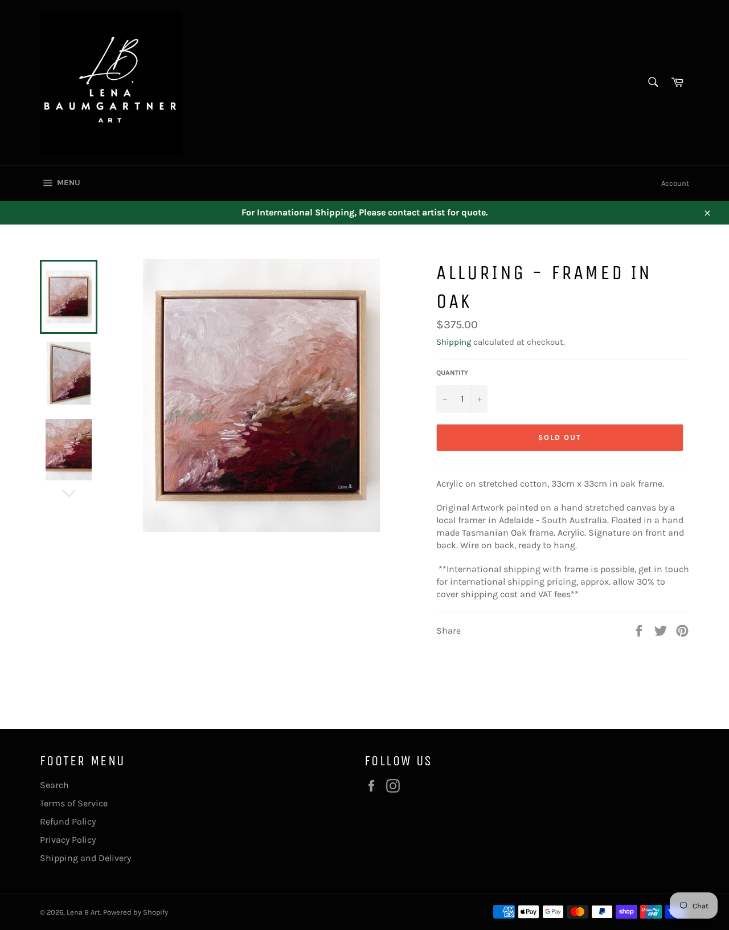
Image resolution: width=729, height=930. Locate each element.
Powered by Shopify (135, 912)
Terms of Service (74, 803)
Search (54, 785)
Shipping (453, 342)
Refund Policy (68, 821)
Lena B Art (83, 912)
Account (675, 183)
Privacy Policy (68, 839)
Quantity (452, 373)
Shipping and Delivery (85, 857)
